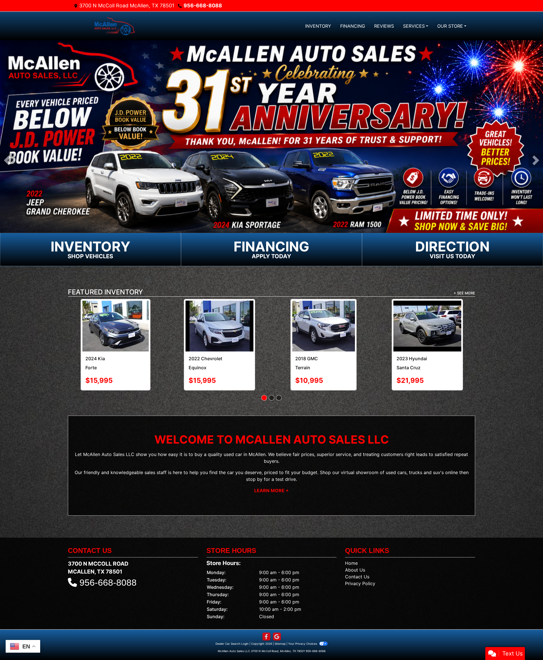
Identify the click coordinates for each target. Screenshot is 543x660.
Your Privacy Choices (303, 624)
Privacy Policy (360, 563)
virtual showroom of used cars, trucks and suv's (392, 452)
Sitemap (280, 624)
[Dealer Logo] (114, 25)
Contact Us (357, 557)
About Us (355, 550)
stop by (254, 459)
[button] (7, 160)
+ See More (464, 293)
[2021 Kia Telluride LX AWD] (427, 313)
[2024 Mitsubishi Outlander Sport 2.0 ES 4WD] (323, 316)
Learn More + (271, 471)
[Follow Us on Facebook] (266, 617)
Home (351, 543)
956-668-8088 (203, 5)
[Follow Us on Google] (277, 617)
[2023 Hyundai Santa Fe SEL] (219, 314)
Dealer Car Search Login (232, 624)
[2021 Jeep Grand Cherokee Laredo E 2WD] (115, 316)
